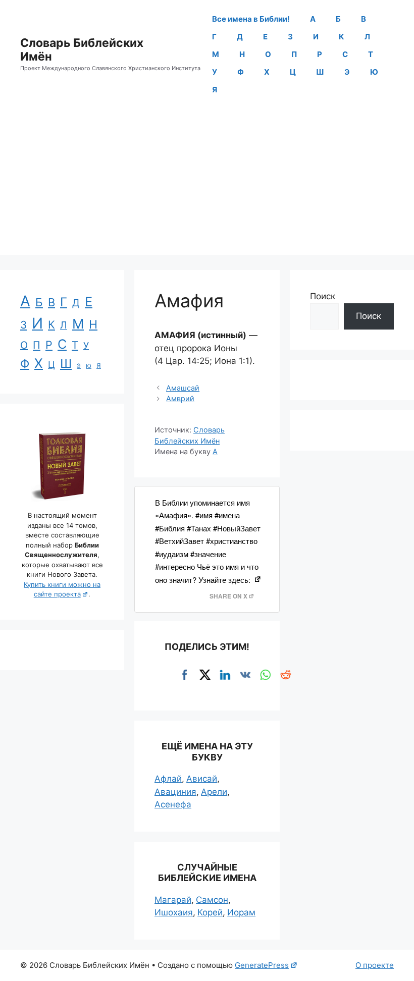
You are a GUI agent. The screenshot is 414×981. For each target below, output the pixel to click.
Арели (214, 792)
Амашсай (182, 388)
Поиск (322, 296)
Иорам (241, 912)
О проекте (374, 965)
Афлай (168, 779)
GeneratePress (262, 965)
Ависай (201, 779)
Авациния (175, 792)
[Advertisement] (207, 184)
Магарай (172, 900)
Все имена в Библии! (251, 19)
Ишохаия (173, 912)
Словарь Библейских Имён (81, 50)
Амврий (180, 398)
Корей (210, 912)
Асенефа (172, 804)
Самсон (212, 900)
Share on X (228, 596)
